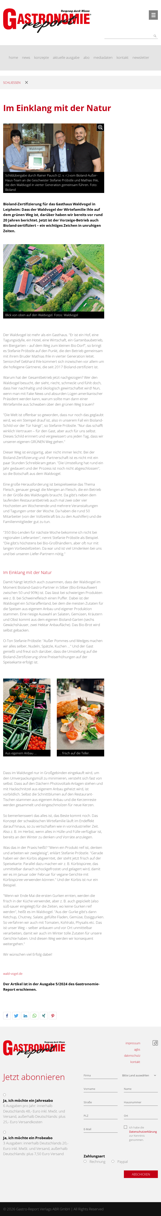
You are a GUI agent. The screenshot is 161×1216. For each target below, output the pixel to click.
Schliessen (12, 82)
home (13, 57)
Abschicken (141, 1174)
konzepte (41, 57)
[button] (7, 1015)
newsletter (140, 57)
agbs (137, 1049)
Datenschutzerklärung (143, 1131)
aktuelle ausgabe (66, 57)
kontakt (123, 57)
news (26, 57)
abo (86, 57)
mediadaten (103, 57)
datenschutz (132, 1055)
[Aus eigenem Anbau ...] (27, 713)
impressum (133, 1043)
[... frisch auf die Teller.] (80, 713)
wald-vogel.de (12, 973)
